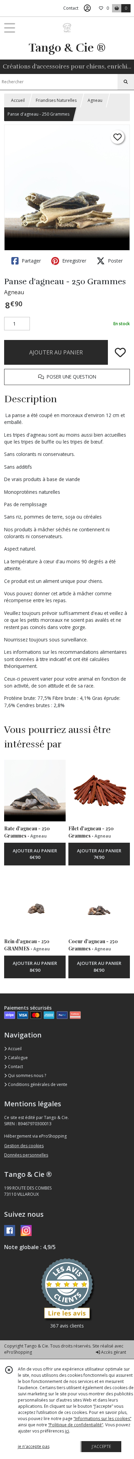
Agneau (95, 100)
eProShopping (18, 1352)
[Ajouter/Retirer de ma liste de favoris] (120, 352)
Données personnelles (26, 1155)
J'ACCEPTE (101, 1446)
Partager (30, 260)
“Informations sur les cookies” (102, 1418)
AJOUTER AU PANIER (56, 352)
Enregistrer (73, 260)
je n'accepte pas (33, 1446)
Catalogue (17, 1058)
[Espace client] (87, 8)
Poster (115, 260)
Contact (70, 8)
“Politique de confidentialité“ (75, 1425)
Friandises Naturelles (56, 100)
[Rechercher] (126, 82)
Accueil (18, 100)
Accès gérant (113, 1352)
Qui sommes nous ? (26, 1075)
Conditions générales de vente (37, 1084)
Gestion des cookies (24, 1146)
